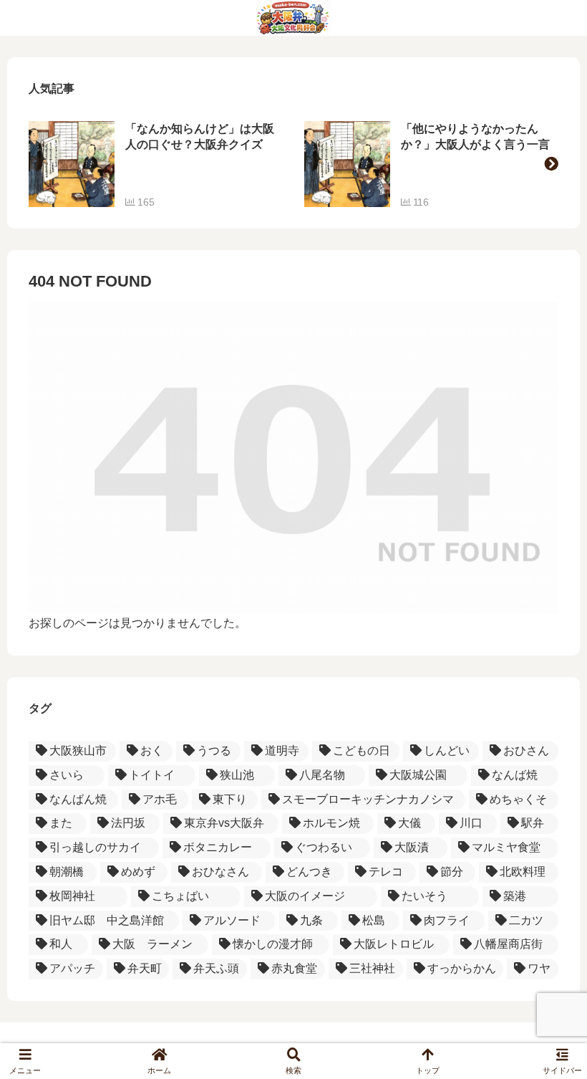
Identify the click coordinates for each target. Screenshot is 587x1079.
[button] (551, 164)
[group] (156, 164)
